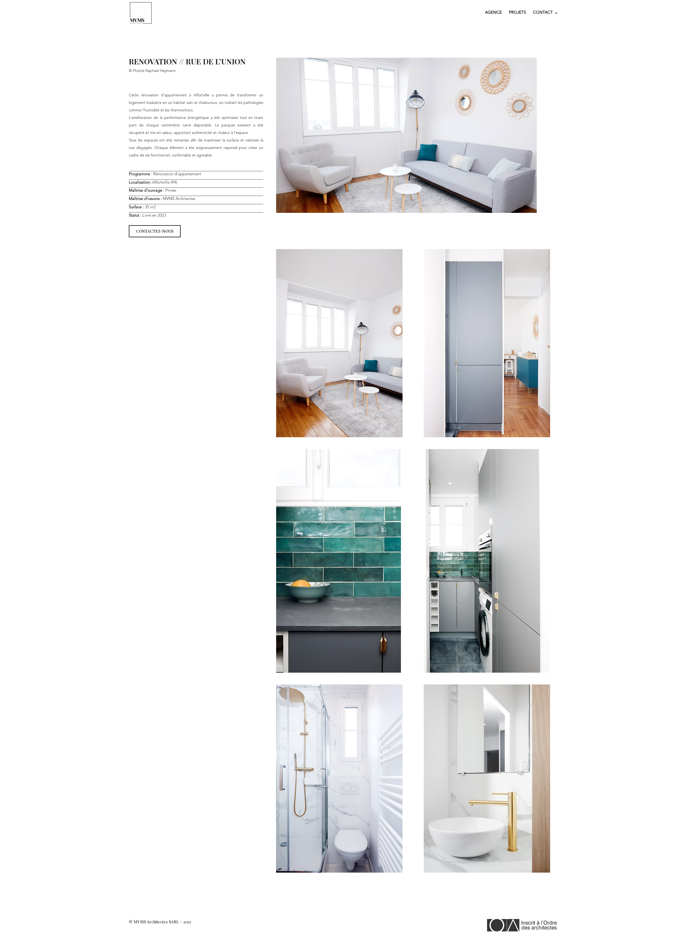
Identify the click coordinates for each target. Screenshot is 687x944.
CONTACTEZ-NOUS (154, 231)
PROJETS (517, 13)
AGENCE (493, 13)
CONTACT (543, 13)
